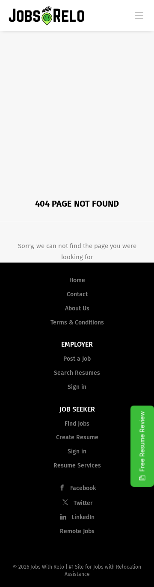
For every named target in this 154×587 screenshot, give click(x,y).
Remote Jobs (77, 531)
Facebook (83, 488)
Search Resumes (77, 373)
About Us (77, 308)
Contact (77, 294)
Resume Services (77, 465)
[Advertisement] (77, 112)
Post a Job (77, 358)
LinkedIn (83, 517)
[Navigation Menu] (139, 15)
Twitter (83, 503)
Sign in (77, 387)
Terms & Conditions (77, 322)
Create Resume (77, 437)
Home (77, 280)
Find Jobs (77, 423)
